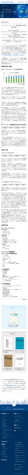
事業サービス (17, 413)
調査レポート (17, 425)
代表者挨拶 (4, 419)
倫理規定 (4, 423)
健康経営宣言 (4, 425)
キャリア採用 (4, 456)
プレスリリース (17, 427)
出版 (15, 430)
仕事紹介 (4, 450)
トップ (2, 407)
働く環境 (4, 452)
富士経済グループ (5, 413)
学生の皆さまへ (4, 441)
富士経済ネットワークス (7, 435)
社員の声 (4, 446)
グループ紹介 (4, 448)
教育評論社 (5, 437)
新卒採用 (4, 454)
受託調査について (18, 419)
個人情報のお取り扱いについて (20, 453)
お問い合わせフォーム (14, 385)
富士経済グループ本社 (7, 429)
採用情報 (3, 444)
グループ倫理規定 (18, 442)
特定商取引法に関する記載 (20, 461)
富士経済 (4, 431)
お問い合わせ (4, 459)
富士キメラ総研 (6, 433)
